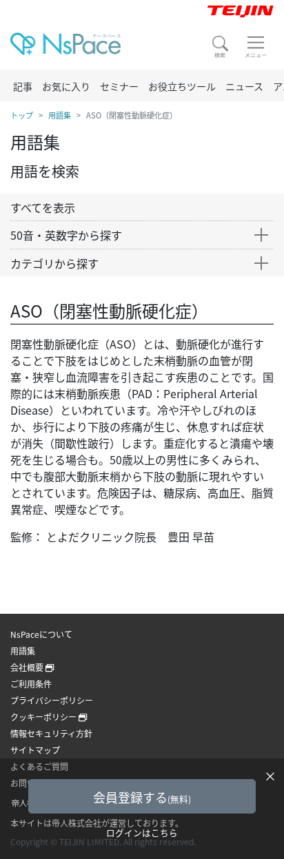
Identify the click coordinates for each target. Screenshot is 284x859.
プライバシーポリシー (51, 700)
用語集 (59, 115)
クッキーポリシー (44, 717)
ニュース (244, 86)
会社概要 (27, 667)
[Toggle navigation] (256, 47)
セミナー (119, 86)
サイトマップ (35, 750)
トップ (21, 115)
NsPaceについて (41, 634)
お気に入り (66, 86)
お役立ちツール (182, 86)
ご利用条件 (31, 684)
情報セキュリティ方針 (51, 733)
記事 (22, 86)
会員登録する (142, 797)
